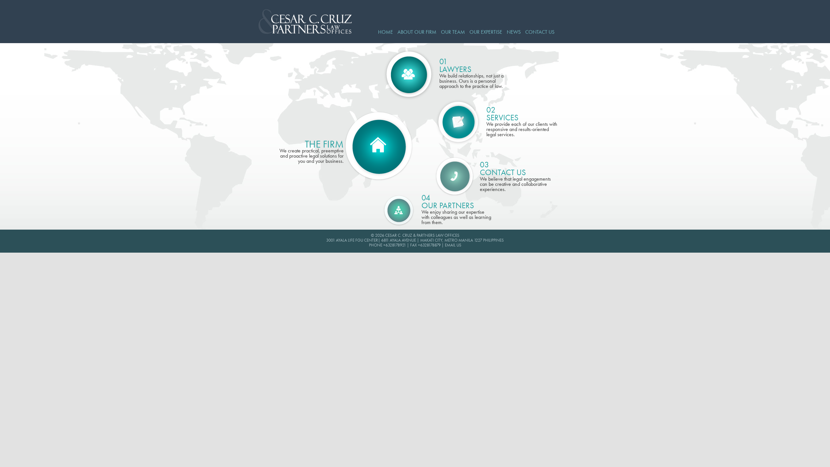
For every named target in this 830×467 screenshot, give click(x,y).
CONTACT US (539, 32)
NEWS (514, 32)
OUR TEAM (453, 32)
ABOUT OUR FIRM (416, 32)
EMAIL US (453, 245)
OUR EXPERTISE (485, 32)
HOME (385, 32)
